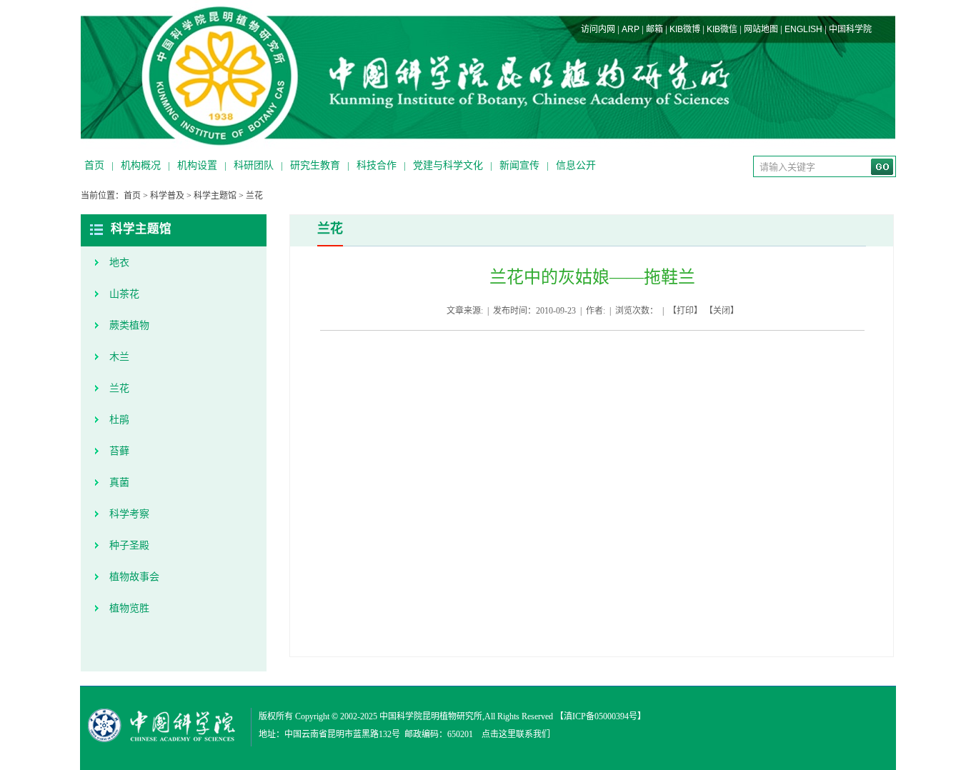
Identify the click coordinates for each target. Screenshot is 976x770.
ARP (630, 29)
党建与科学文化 (448, 165)
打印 (685, 311)
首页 (94, 165)
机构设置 (197, 165)
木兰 (119, 356)
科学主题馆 (215, 196)
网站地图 (761, 29)
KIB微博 (684, 29)
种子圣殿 (129, 545)
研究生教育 (315, 165)
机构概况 (141, 165)
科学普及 (167, 196)
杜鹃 (119, 419)
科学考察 (129, 514)
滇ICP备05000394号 (600, 716)
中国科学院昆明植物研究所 (430, 716)
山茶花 (124, 294)
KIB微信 (722, 29)
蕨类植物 (129, 325)
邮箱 (654, 29)
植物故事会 (134, 576)
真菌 (119, 482)
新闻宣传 (519, 165)
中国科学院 (850, 29)
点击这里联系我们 (516, 734)
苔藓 (119, 451)
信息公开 (576, 165)
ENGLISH (803, 29)
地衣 (119, 262)
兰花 (254, 196)
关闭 (721, 311)
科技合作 (377, 165)
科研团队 (254, 165)
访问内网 (598, 29)
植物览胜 (129, 608)
